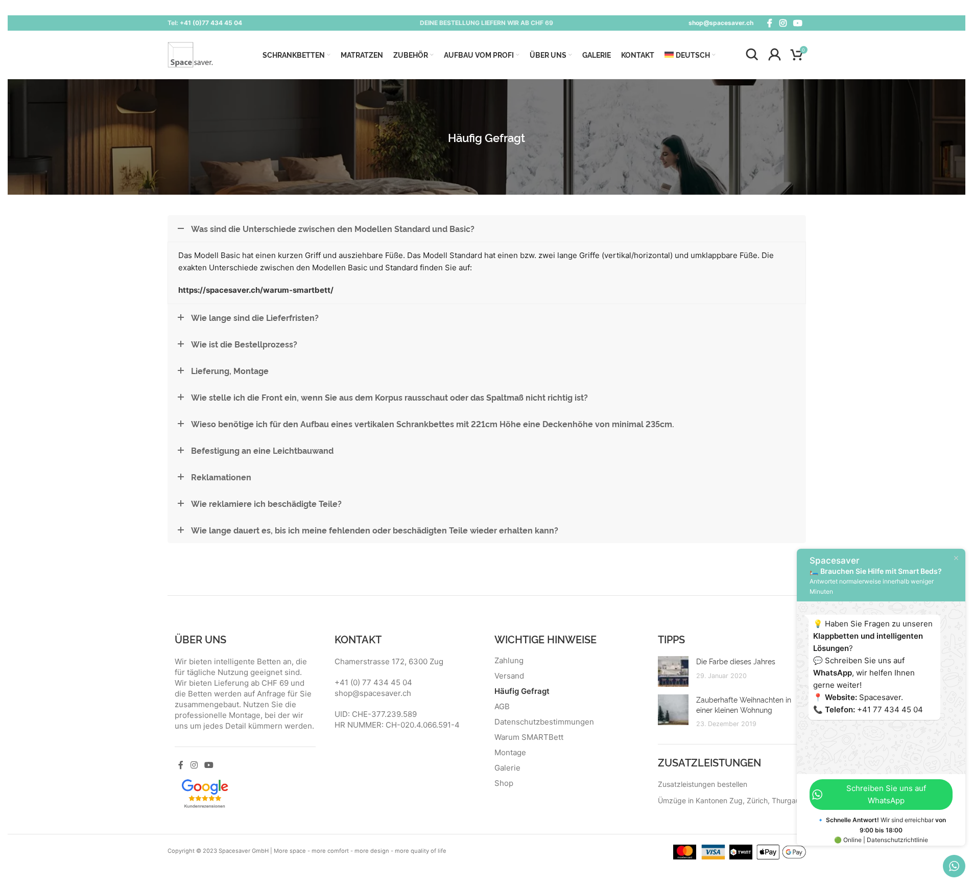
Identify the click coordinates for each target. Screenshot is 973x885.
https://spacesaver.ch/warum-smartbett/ (256, 290)
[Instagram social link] (783, 23)
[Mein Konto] (774, 54)
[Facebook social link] (770, 23)
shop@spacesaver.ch (721, 23)
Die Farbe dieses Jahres (735, 661)
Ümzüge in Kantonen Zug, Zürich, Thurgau (729, 800)
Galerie (507, 768)
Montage (510, 752)
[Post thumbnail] (673, 671)
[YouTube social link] (797, 23)
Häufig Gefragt (522, 691)
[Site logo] (190, 54)
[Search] (752, 54)
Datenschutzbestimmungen (544, 722)
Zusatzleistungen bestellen (702, 784)
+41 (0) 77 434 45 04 (373, 682)
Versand (509, 676)
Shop (503, 783)
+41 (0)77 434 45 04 (211, 23)
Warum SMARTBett (528, 737)
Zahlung (509, 660)
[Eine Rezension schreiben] (205, 793)
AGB (502, 706)
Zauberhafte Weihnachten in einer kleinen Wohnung (743, 704)
